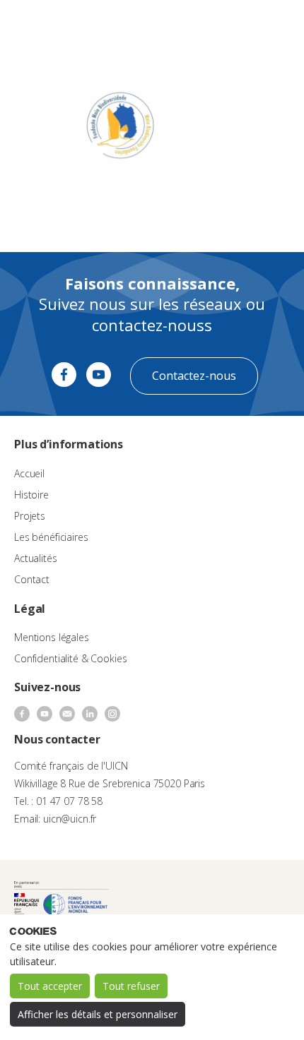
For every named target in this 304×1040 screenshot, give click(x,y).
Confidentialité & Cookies (70, 658)
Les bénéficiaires (51, 537)
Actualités (35, 558)
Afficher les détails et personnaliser (97, 1014)
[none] (237, 25)
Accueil (29, 473)
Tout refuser (131, 986)
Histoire (31, 494)
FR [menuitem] (231, 24)
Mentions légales (51, 637)
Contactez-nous (194, 375)
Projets (29, 515)
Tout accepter (50, 986)
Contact (31, 579)
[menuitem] (237, 25)
